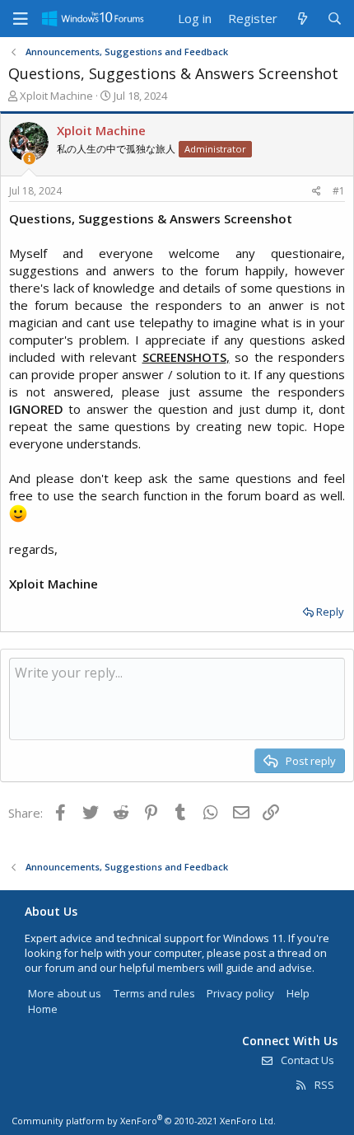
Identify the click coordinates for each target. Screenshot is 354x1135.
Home (43, 1008)
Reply (330, 611)
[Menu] (20, 19)
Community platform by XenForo (144, 1120)
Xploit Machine (56, 95)
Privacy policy (240, 993)
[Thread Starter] (29, 158)
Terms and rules (154, 993)
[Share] (316, 191)
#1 (339, 191)
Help (298, 993)
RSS (323, 1084)
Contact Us (306, 1060)
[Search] (335, 18)
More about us (64, 993)
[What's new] (302, 18)
